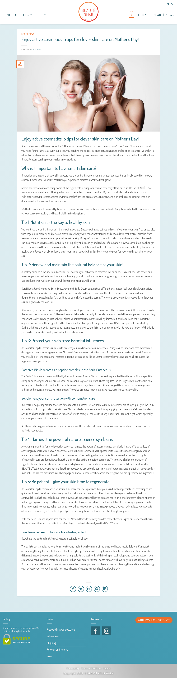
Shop (40, 15)
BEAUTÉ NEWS (163, 15)
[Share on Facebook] (73, 589)
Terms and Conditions (91, 668)
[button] (142, 15)
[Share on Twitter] (81, 589)
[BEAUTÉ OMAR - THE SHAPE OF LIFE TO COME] (88, 12)
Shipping (51, 643)
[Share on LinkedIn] (105, 589)
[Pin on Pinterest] (97, 589)
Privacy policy (73, 668)
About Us (22, 15)
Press (49, 656)
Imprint (107, 668)
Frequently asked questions (61, 629)
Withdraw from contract (154, 620)
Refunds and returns (57, 649)
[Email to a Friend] (89, 589)
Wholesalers (53, 636)
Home (7, 15)
